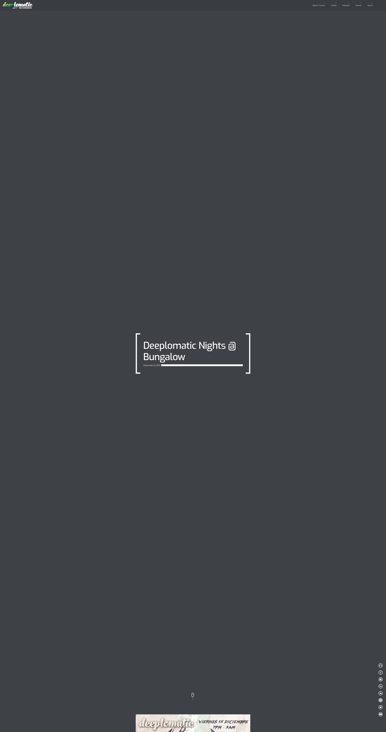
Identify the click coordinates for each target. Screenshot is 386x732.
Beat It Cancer (319, 5)
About (370, 5)
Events (358, 5)
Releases (346, 5)
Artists (334, 5)
